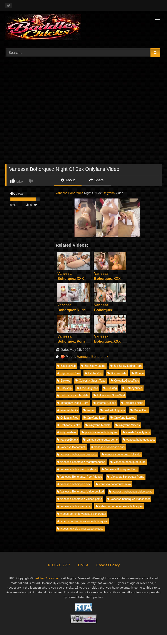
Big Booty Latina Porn (128, 365)
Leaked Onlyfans (114, 410)
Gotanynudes (133, 388)
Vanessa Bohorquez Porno (127, 476)
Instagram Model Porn (74, 402)
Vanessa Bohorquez (69, 193)
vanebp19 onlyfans (138, 432)
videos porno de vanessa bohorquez (83, 513)
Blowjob (65, 380)
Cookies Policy (108, 565)
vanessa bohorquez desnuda (78, 454)
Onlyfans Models (99, 425)
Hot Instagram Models (74, 395)
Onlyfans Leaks (70, 425)
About (70, 180)
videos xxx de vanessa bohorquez (82, 528)
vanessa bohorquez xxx (75, 506)
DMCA (83, 565)
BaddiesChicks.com (46, 578)
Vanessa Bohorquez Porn (121, 469)
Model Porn (141, 410)
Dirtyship (66, 388)
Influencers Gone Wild (111, 395)
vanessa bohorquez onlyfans (78, 469)
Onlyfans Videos (129, 425)
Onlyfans (108, 193)
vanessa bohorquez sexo (115, 484)
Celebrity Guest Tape (92, 380)
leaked (91, 410)
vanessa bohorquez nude (129, 462)
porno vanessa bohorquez (101, 432)
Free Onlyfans (89, 388)
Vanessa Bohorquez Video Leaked (82, 491)
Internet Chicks (106, 402)
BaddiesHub (68, 365)
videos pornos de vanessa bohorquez (83, 521)
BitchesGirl (95, 373)
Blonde (139, 373)
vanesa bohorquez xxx (140, 439)
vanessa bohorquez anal (109, 447)
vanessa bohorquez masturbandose (82, 462)
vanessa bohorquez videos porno (81, 499)
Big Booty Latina (94, 365)
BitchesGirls (118, 373)
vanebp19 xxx (69, 439)
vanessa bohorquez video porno (132, 491)
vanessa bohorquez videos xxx (130, 499)
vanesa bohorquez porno (102, 439)
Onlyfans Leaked (124, 417)
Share (99, 180)
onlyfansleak (68, 432)
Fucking (112, 388)
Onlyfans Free (69, 417)
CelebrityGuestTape (126, 380)
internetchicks (69, 410)
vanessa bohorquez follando (122, 454)
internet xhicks (134, 402)
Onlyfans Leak (96, 417)
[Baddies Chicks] (83, 28)
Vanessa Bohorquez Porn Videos (81, 476)
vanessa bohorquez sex (75, 484)
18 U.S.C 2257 (58, 565)
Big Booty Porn (70, 373)
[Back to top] (153, 622)
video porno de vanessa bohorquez (121, 506)
